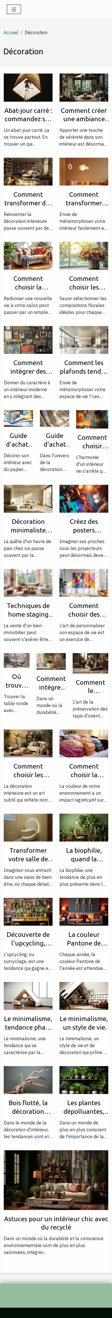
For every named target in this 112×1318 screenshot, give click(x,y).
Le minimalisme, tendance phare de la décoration (28, 1027)
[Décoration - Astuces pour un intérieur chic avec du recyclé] (56, 1179)
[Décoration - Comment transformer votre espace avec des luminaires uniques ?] (83, 171)
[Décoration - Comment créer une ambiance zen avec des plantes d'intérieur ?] (83, 87)
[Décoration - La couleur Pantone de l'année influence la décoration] (83, 911)
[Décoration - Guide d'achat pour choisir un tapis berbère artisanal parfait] (54, 418)
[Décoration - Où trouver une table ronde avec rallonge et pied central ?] (17, 660)
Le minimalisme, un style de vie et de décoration (84, 1027)
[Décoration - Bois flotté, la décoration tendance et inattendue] (28, 1079)
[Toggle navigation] (14, 9)
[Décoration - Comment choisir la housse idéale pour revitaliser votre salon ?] (28, 255)
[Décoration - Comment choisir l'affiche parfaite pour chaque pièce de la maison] (92, 419)
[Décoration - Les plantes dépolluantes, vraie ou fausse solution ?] (83, 1079)
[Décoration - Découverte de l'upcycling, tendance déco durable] (28, 911)
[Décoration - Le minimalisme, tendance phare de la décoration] (28, 995)
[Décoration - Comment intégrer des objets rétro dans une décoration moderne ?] (28, 339)
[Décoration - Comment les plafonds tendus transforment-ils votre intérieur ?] (83, 339)
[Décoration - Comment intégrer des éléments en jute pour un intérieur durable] (51, 661)
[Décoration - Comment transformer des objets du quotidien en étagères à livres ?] (28, 171)
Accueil (10, 32)
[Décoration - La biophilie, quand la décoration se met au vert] (83, 827)
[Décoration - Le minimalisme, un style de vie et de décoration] (83, 995)
